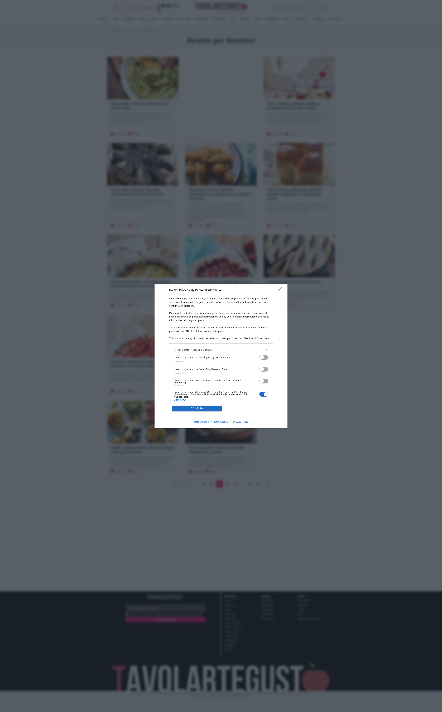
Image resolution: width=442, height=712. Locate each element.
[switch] (263, 357)
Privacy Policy (240, 421)
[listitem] (221, 350)
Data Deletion (201, 421)
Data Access (221, 421)
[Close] (280, 290)
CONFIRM (197, 408)
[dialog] (221, 356)
